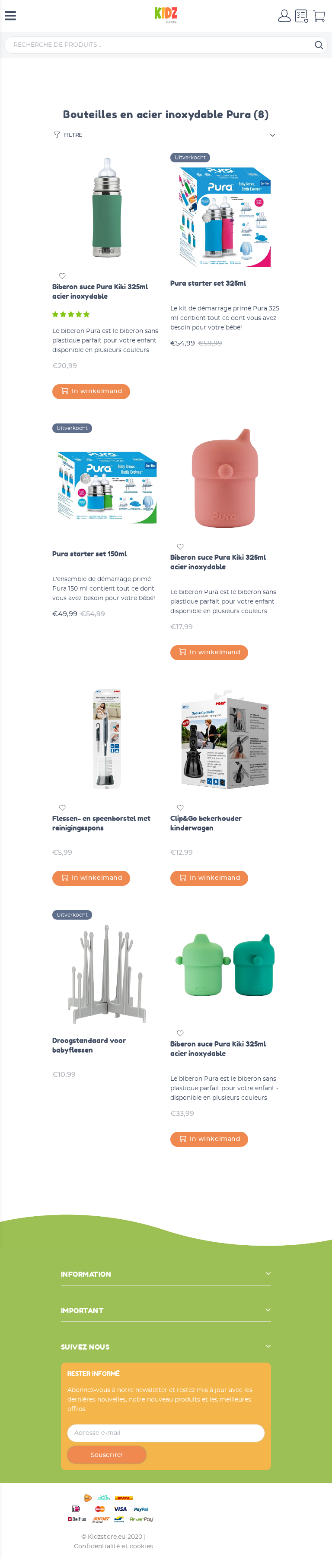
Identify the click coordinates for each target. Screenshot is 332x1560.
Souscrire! (107, 1455)
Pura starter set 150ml (89, 553)
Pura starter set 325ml (208, 283)
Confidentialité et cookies (113, 1547)
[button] (71, 315)
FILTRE (73, 135)
